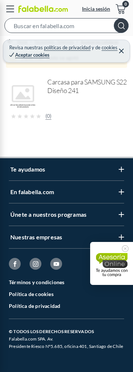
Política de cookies (31, 294)
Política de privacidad (34, 306)
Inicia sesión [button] (96, 9)
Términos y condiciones (36, 282)
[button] (66, 27)
